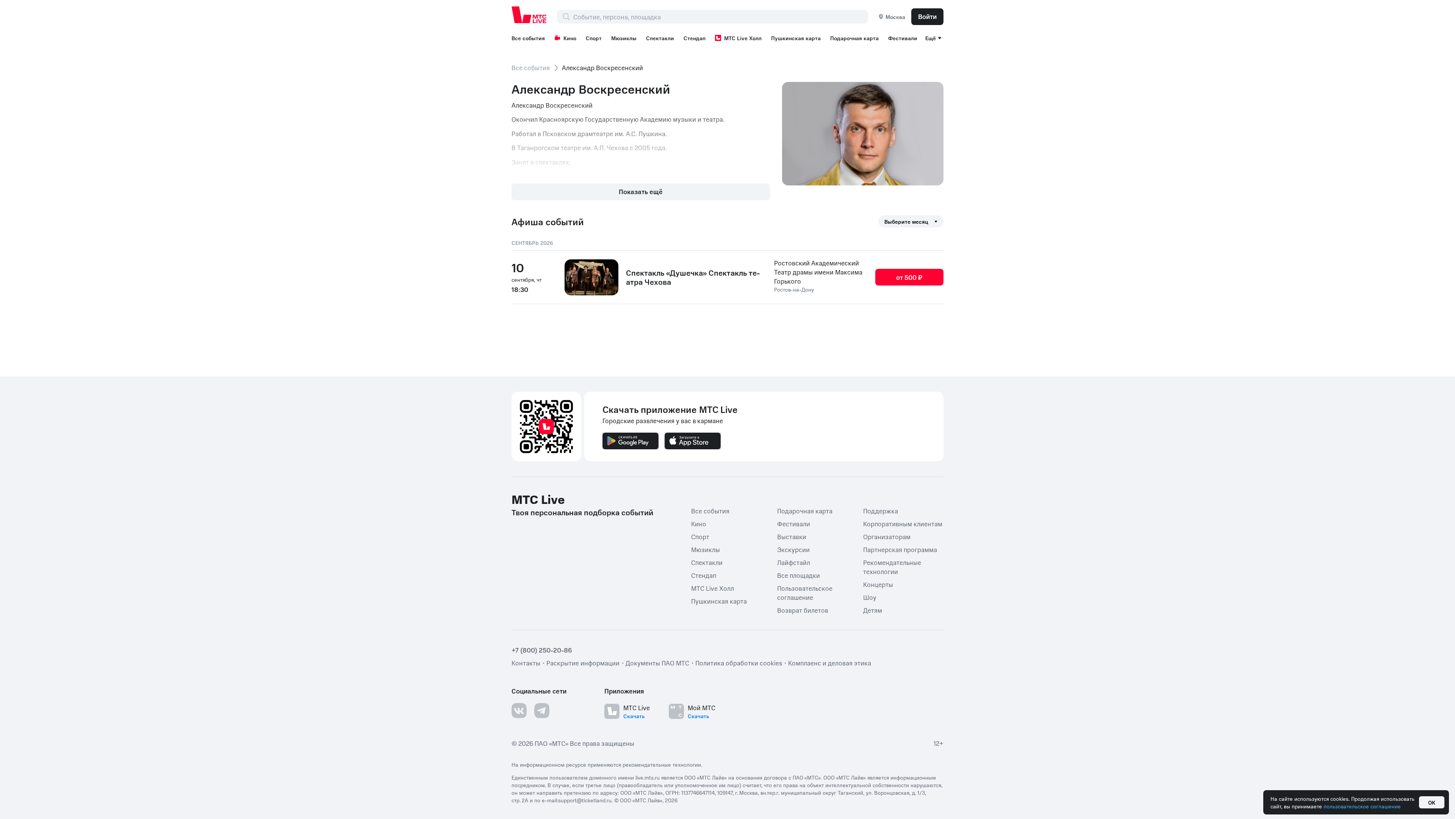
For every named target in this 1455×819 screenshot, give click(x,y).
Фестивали (902, 38)
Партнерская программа (900, 549)
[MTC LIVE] (529, 14)
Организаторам (887, 536)
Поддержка (880, 510)
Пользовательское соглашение (804, 593)
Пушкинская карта (796, 38)
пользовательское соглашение (1362, 806)
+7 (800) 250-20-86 (542, 649)
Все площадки (798, 575)
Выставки (791, 536)
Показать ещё (641, 191)
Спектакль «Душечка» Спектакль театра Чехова (693, 277)
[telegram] (541, 710)
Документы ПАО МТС (657, 662)
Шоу (869, 597)
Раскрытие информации (583, 662)
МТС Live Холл (743, 38)
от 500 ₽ (909, 277)
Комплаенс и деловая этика (829, 662)
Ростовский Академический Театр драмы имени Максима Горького (818, 272)
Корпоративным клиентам (902, 523)
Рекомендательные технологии (892, 567)
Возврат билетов (802, 610)
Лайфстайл (793, 562)
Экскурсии (793, 549)
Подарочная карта (854, 38)
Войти (927, 16)
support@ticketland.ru (585, 800)
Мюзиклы (624, 38)
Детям (872, 610)
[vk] (519, 710)
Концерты (878, 584)
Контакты (526, 662)
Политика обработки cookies (738, 662)
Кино (569, 38)
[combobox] (720, 17)
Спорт (594, 38)
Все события (528, 38)
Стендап (695, 38)
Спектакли (660, 38)
